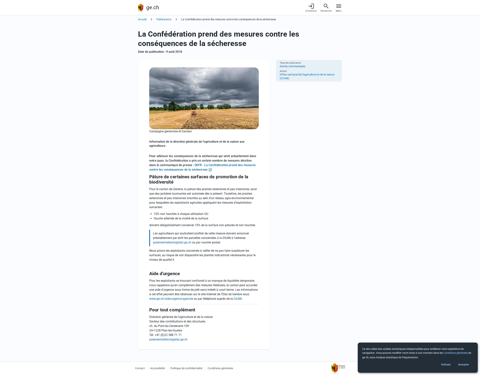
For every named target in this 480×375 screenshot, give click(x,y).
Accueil (142, 19)
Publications (163, 19)
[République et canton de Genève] (140, 7)
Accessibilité (157, 368)
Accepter (463, 364)
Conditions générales (220, 368)
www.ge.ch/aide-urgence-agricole (171, 298)
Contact (140, 368)
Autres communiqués (292, 66)
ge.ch (152, 7)
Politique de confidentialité (186, 368)
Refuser (446, 364)
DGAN (238, 298)
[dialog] (418, 358)
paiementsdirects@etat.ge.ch (172, 242)
